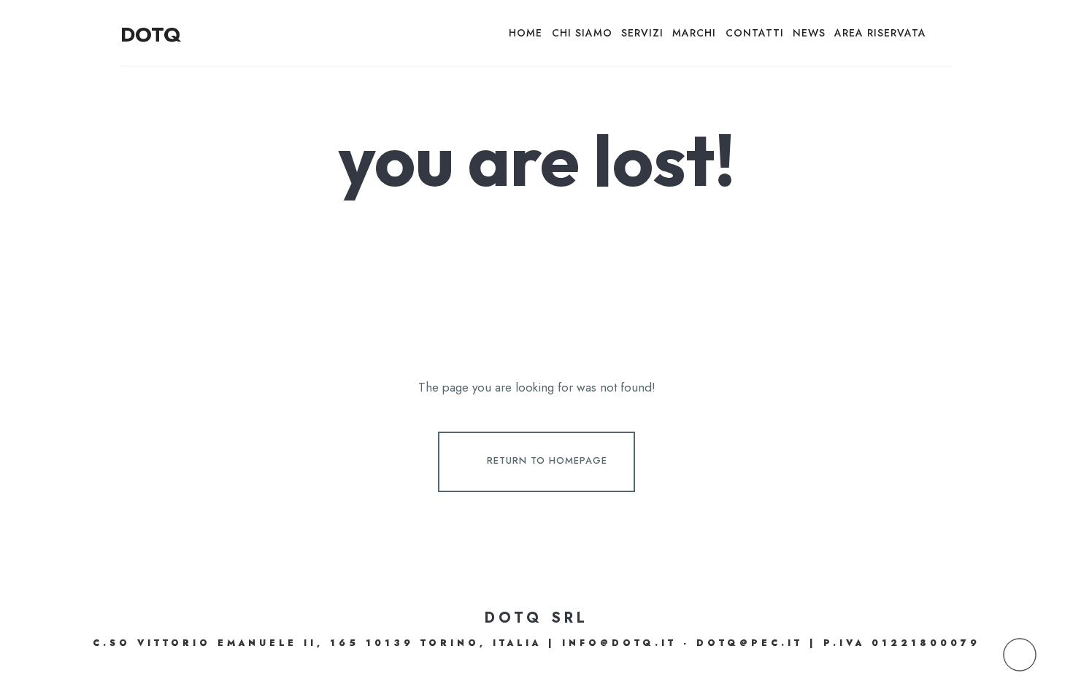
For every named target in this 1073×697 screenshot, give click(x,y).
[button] (1020, 654)
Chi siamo (582, 33)
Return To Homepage (547, 460)
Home (525, 33)
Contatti (755, 33)
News (809, 33)
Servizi (642, 33)
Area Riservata (880, 33)
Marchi (694, 33)
